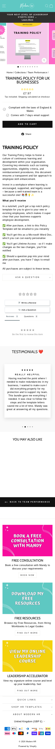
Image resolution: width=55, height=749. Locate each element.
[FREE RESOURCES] (27, 598)
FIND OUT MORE (27, 633)
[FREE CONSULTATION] (27, 540)
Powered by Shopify (27, 746)
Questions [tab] (29, 316)
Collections (20, 72)
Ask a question (27, 277)
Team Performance (37, 72)
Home (10, 72)
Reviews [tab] (10, 316)
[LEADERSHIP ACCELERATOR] (27, 656)
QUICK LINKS (26, 700)
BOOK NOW (27, 575)
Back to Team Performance (29, 502)
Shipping (22, 97)
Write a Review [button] (28, 302)
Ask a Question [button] (29, 309)
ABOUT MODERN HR (27, 714)
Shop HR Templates (26, 707)
